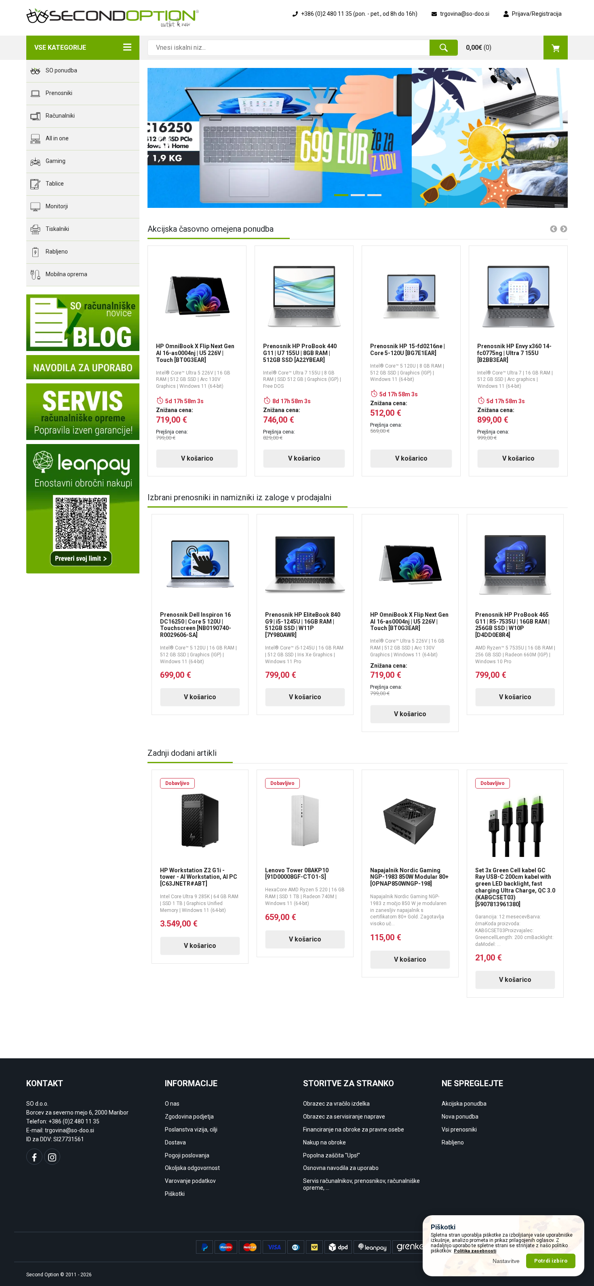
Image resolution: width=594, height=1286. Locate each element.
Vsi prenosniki (459, 1129)
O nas (172, 1103)
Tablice (54, 183)
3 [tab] (371, 198)
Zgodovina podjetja (189, 1116)
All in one (56, 138)
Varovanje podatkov (190, 1181)
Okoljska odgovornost (192, 1168)
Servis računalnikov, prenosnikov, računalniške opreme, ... (361, 1184)
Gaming (54, 161)
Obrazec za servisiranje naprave (344, 1116)
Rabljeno (56, 251)
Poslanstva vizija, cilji (191, 1129)
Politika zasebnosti (475, 1251)
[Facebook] (34, 1157)
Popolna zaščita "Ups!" (331, 1155)
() (478, 47)
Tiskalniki (56, 229)
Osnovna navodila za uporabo (341, 1168)
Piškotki (175, 1194)
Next (547, 138)
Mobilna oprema (65, 274)
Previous (160, 138)
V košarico (197, 458)
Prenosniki (58, 93)
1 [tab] (338, 198)
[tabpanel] (357, 138)
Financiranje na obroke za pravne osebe (353, 1129)
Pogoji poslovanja (187, 1155)
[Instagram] (52, 1157)
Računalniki (59, 115)
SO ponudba (60, 70)
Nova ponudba (460, 1116)
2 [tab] (355, 198)
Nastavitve (506, 1260)
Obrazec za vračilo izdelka (336, 1103)
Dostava (175, 1142)
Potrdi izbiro (550, 1261)
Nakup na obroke (324, 1142)
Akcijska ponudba (464, 1103)
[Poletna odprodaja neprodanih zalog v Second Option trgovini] (357, 138)
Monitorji (56, 206)
